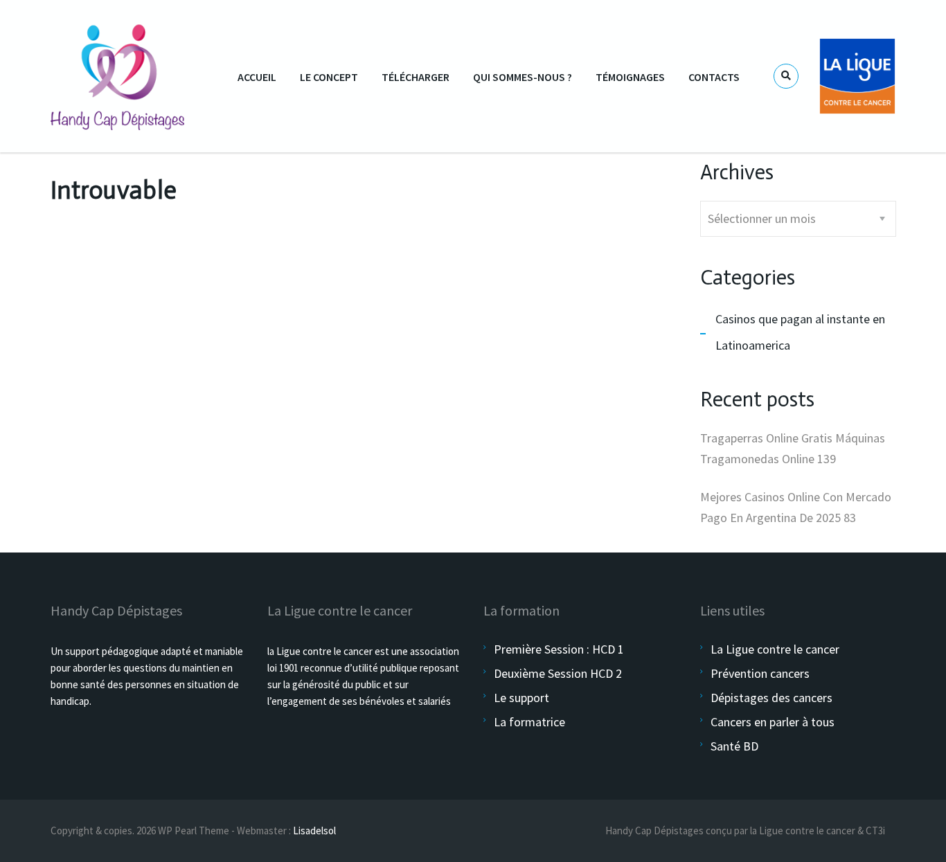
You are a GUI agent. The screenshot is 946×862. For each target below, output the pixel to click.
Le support (521, 698)
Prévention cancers (760, 673)
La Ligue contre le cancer (775, 649)
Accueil (257, 77)
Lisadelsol (314, 830)
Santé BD (734, 746)
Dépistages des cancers (771, 698)
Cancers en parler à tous (773, 722)
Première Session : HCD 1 (559, 649)
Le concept (329, 77)
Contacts (714, 77)
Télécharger (415, 77)
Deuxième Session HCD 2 (558, 673)
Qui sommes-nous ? (522, 77)
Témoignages (630, 77)
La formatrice (529, 722)
